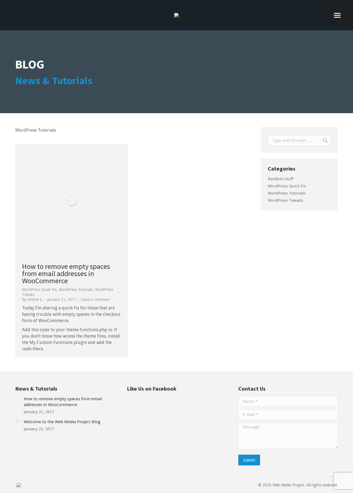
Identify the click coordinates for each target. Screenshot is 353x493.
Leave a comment (95, 299)
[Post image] (17, 398)
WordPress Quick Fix (39, 289)
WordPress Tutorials (76, 289)
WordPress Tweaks (285, 200)
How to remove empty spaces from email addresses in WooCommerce (66, 273)
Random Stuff (280, 178)
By (32, 299)
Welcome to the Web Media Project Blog (62, 421)
